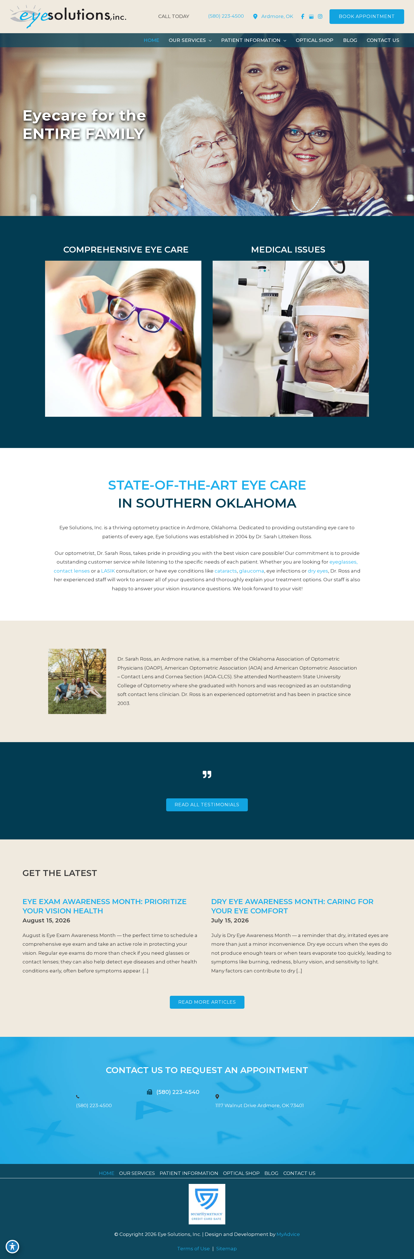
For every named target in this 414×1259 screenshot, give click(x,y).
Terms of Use (193, 1248)
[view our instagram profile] (320, 16)
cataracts (226, 571)
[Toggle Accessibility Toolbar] (12, 1246)
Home (106, 1173)
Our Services (137, 1173)
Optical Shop (241, 1173)
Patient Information (189, 1173)
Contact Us (299, 1173)
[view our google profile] (311, 16)
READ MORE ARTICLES (207, 1002)
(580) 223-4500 (94, 1105)
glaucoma (251, 571)
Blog (271, 1173)
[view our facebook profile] (302, 16)
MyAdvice (287, 1234)
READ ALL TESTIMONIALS (207, 804)
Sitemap (226, 1248)
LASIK (108, 571)
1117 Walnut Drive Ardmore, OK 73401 (259, 1105)
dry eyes (318, 571)
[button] (367, 16)
